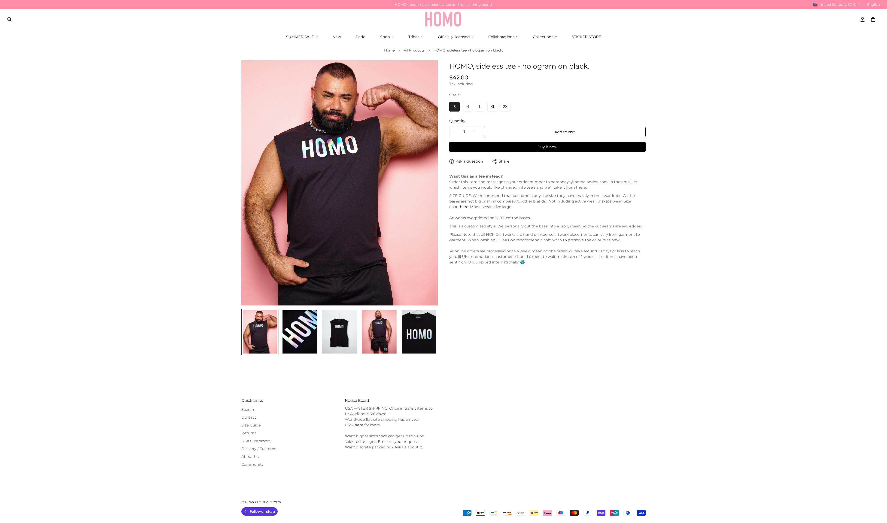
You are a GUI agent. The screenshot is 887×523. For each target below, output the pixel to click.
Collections (543, 37)
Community (252, 464)
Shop (385, 37)
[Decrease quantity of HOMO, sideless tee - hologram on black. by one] (455, 132)
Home (389, 50)
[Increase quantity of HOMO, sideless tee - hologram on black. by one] (474, 132)
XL (492, 106)
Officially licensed (454, 37)
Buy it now (547, 147)
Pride (360, 37)
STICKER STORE (586, 37)
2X (505, 106)
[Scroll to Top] (878, 498)
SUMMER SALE (300, 37)
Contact (248, 417)
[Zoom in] (428, 70)
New (336, 37)
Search (247, 409)
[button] (873, 19)
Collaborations (501, 37)
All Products (414, 50)
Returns (248, 433)
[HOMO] (443, 19)
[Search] (9, 19)
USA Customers (255, 441)
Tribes (413, 37)
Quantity (457, 121)
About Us (250, 456)
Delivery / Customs (258, 449)
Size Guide (251, 425)
